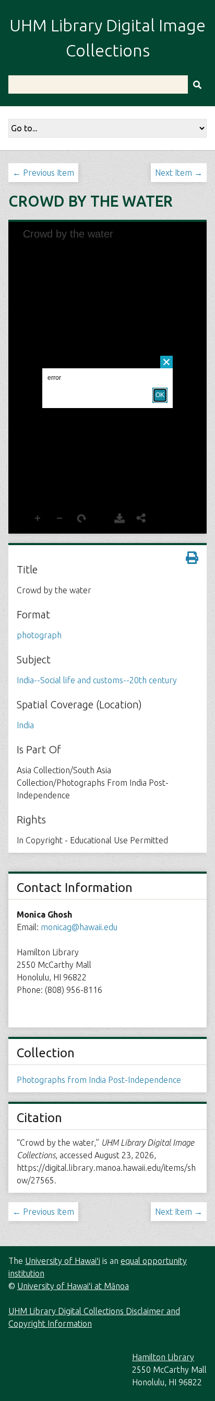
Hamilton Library (163, 1357)
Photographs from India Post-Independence (99, 1079)
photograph (39, 635)
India (25, 725)
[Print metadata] (192, 557)
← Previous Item (43, 172)
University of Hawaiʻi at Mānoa (73, 1286)
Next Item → (178, 172)
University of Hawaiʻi (62, 1261)
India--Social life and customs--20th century (97, 680)
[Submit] (197, 84)
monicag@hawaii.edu (79, 927)
